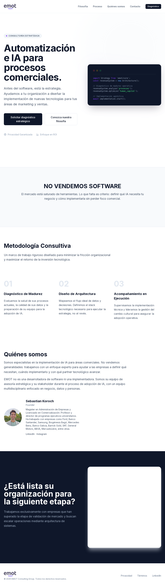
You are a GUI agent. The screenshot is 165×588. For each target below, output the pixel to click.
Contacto (135, 6)
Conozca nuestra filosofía (61, 119)
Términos (142, 575)
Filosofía (83, 6)
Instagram (42, 434)
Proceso (97, 6)
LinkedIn (30, 434)
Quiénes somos (116, 6)
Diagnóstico (153, 6)
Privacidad (126, 575)
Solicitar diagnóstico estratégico (23, 119)
